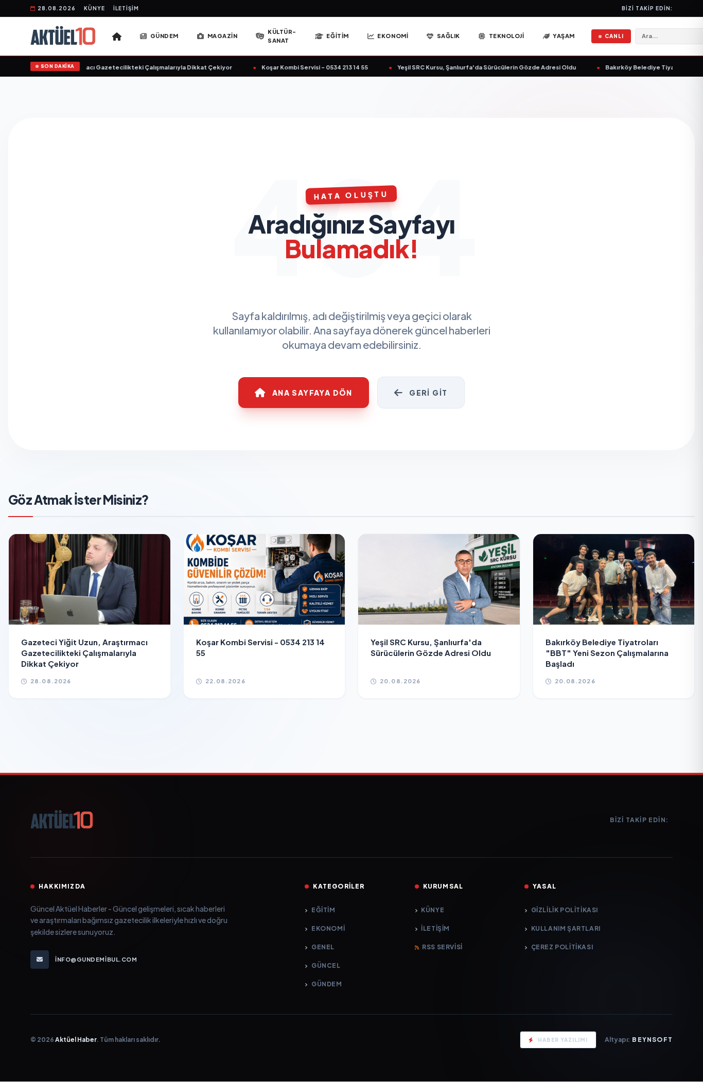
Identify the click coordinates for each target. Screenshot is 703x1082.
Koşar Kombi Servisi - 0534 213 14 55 (297, 67)
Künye (94, 8)
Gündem (326, 984)
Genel (323, 947)
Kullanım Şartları (566, 928)
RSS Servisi (442, 947)
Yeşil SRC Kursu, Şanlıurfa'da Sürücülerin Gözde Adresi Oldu (469, 67)
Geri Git (428, 392)
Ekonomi (328, 928)
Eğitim (323, 910)
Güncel (325, 965)
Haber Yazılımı (563, 1040)
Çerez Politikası (562, 947)
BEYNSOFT (652, 1039)
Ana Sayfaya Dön (312, 392)
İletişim (126, 8)
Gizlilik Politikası (564, 910)
